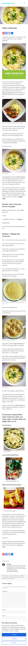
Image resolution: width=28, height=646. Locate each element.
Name (4, 610)
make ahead (12, 577)
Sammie (12, 575)
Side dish (12, 578)
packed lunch (18, 577)
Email (4, 615)
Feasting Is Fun (8, 3)
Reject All (14, 642)
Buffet (23, 575)
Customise (14, 638)
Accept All (14, 634)
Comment (5, 591)
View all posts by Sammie (12, 571)
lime (8, 577)
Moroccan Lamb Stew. (8, 92)
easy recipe (4, 577)
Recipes (17, 575)
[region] (14, 633)
